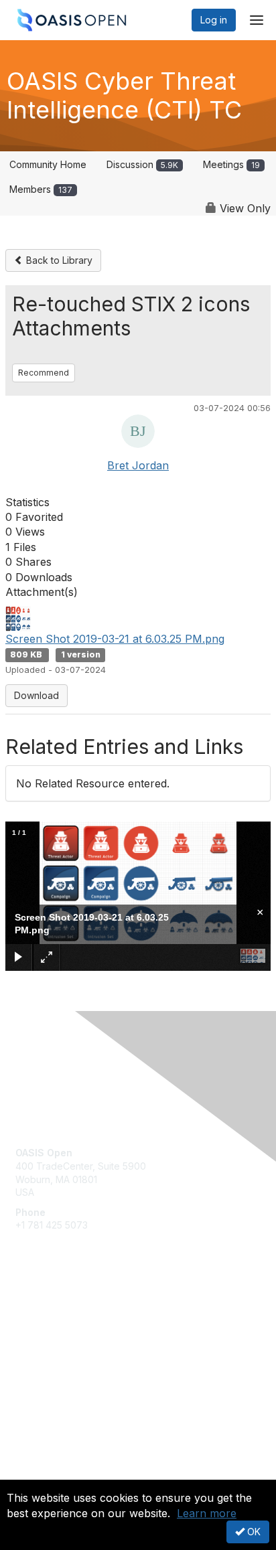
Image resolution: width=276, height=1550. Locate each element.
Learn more (206, 1513)
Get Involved (43, 1313)
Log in (213, 19)
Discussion (142, 164)
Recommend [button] (43, 373)
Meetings (231, 164)
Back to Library (57, 260)
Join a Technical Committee (76, 1353)
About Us (35, 1474)
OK (253, 1531)
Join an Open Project (62, 1332)
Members (40, 189)
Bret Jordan (138, 465)
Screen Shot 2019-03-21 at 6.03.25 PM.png (114, 638)
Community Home (47, 164)
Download (36, 695)
